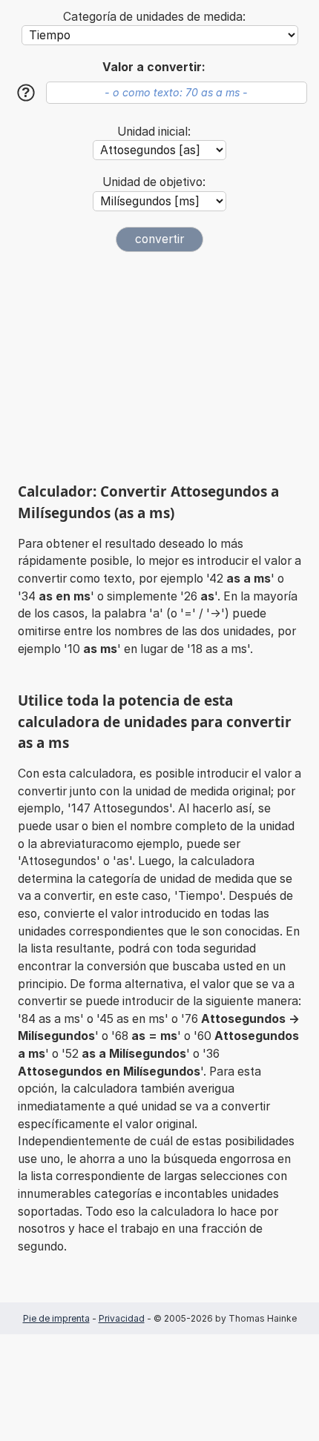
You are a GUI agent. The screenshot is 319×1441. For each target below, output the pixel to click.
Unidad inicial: (154, 132)
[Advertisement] (159, 367)
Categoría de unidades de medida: (154, 17)
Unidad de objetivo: (153, 182)
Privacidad (122, 1318)
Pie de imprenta (56, 1318)
